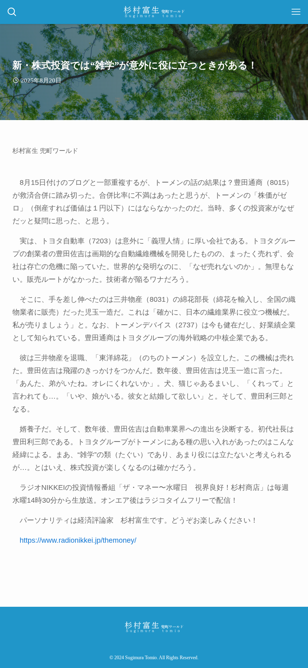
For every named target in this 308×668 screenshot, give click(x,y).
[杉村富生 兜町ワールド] (154, 12)
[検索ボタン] (12, 12)
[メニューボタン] (296, 12)
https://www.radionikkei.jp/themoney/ (78, 540)
